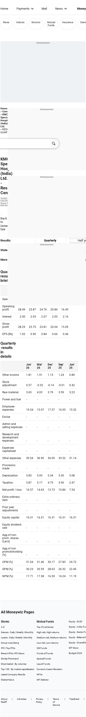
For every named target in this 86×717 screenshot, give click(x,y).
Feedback (74, 699)
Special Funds (44, 658)
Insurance (67, 22)
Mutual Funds (51, 24)
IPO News (19, 653)
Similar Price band (10, 658)
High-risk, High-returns (48, 632)
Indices (20, 22)
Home (4, 8)
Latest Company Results (13, 674)
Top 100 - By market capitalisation (17, 669)
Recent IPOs (7, 653)
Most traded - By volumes (13, 663)
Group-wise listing (10, 642)
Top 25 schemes (45, 627)
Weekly (19, 632)
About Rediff (4, 700)
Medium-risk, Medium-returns (52, 637)
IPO (3, 648)
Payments (23, 8)
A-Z (3, 627)
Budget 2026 (75, 653)
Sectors (35, 22)
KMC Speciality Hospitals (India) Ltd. (6, 120)
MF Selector (43, 679)
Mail (44, 8)
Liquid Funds (43, 663)
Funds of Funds (45, 653)
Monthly (29, 632)
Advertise (21, 699)
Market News (7, 679)
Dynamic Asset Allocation (49, 669)
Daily (12, 632)
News (59, 8)
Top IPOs (10, 648)
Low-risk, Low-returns (47, 642)
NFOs (39, 674)
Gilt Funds (42, 648)
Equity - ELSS (75, 621)
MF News (73, 647)
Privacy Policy (39, 700)
